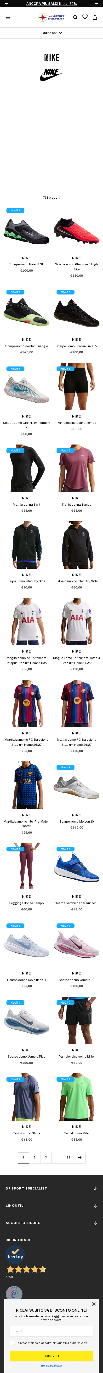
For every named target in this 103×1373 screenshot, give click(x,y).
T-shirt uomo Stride (26, 1133)
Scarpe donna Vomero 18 (76, 980)
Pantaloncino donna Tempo (76, 423)
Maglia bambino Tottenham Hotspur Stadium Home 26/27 (27, 660)
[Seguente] (79, 1157)
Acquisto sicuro (23, 1223)
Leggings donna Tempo (26, 903)
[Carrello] (94, 17)
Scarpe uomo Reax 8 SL (26, 264)
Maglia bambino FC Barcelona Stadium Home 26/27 (26, 742)
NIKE (26, 258)
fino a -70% (43, 4)
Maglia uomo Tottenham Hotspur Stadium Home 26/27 (76, 660)
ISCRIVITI (51, 1356)
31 (68, 1157)
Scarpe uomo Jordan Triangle (26, 346)
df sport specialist (26, 1188)
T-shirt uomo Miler (76, 1133)
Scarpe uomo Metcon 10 (76, 821)
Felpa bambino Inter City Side (76, 581)
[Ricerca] (75, 17)
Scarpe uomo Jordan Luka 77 (76, 346)
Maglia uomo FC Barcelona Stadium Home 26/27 (76, 742)
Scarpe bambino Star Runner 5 (76, 903)
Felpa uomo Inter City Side (26, 581)
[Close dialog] (94, 1304)
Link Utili (15, 1205)
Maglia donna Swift (26, 504)
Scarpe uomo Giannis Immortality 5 (26, 425)
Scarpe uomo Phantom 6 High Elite (76, 267)
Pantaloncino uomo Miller (77, 1056)
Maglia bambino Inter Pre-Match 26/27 (26, 824)
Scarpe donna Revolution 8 (26, 980)
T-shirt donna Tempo (77, 504)
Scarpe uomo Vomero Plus (26, 1056)
